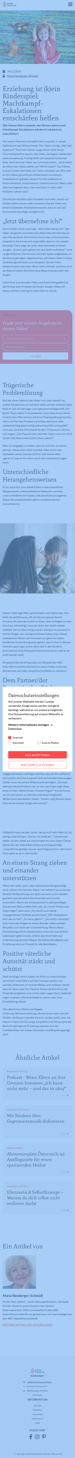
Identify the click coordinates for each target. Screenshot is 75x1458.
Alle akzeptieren (37, 754)
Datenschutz (15, 728)
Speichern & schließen (37, 764)
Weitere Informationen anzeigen (28, 724)
